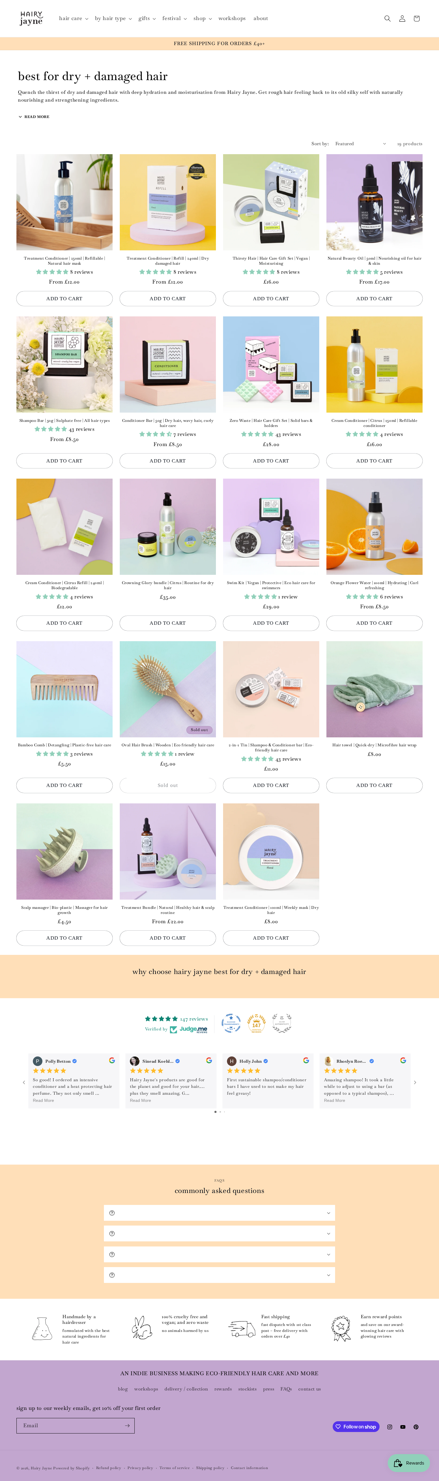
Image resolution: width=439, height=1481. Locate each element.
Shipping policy (210, 1467)
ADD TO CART (64, 298)
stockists (247, 1389)
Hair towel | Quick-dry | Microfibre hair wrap (374, 745)
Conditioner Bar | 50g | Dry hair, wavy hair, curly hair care (168, 423)
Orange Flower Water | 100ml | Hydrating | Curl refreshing (375, 585)
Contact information (249, 1467)
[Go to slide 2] (220, 1112)
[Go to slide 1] (215, 1112)
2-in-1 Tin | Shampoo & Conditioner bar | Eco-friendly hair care (271, 748)
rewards (223, 1389)
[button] (73, 18)
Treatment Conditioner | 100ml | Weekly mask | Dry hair (271, 910)
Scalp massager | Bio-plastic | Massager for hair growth (64, 910)
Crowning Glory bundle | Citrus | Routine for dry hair (168, 585)
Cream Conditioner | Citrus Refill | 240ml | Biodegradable (64, 585)
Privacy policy (140, 1467)
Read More (43, 1100)
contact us (309, 1389)
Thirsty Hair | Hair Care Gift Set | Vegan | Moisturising (271, 261)
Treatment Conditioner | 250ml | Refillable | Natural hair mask (64, 261)
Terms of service (174, 1467)
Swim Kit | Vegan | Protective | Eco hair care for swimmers (271, 585)
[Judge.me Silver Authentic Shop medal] (281, 1023)
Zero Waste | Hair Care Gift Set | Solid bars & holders (271, 423)
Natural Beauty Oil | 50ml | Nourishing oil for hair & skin (375, 261)
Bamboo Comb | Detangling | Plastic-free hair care (64, 745)
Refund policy (108, 1467)
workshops (146, 1389)
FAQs (286, 1389)
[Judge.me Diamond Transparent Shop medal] (231, 1023)
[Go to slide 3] (224, 1111)
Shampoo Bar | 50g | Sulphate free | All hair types (64, 420)
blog (123, 1389)
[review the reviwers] (112, 1061)
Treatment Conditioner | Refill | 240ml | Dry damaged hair (168, 261)
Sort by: (320, 144)
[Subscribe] (127, 1425)
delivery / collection (186, 1389)
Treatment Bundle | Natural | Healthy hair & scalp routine (167, 910)
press (268, 1389)
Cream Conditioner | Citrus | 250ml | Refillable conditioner (374, 423)
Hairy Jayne (41, 1468)
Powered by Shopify (71, 1468)
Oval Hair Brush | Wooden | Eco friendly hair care (168, 745)
